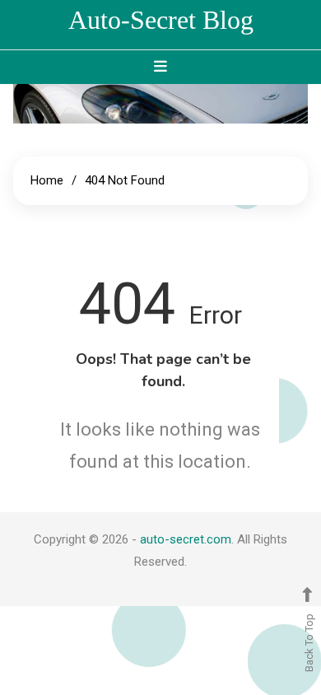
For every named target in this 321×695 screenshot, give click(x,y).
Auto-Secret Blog (161, 20)
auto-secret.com (185, 539)
